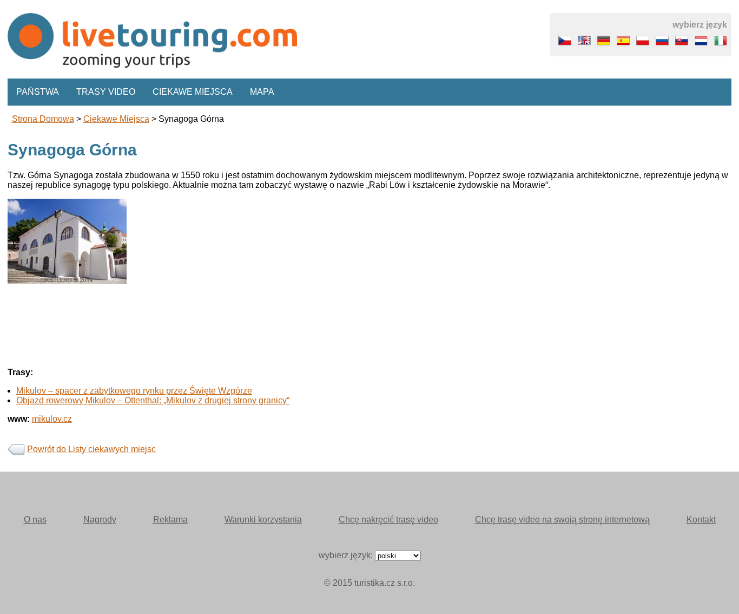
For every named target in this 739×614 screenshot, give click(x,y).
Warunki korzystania (263, 519)
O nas (35, 519)
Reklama (170, 519)
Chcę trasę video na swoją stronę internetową (562, 519)
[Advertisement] (332, 359)
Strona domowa (43, 118)
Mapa (262, 91)
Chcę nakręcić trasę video (388, 519)
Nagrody (99, 519)
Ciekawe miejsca (193, 91)
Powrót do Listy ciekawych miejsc (91, 449)
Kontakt (701, 519)
